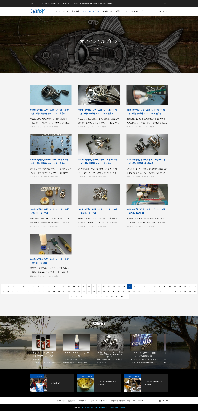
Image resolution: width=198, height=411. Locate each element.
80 (81, 296)
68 (149, 291)
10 (54, 286)
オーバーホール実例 (86, 376)
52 (69, 291)
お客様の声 (107, 11)
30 (154, 286)
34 (175, 286)
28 (144, 286)
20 (104, 286)
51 (64, 291)
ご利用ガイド (83, 401)
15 (79, 286)
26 (134, 286)
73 (175, 291)
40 (8, 291)
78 (71, 296)
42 (18, 291)
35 (180, 286)
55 (84, 291)
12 (64, 286)
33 (170, 286)
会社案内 (71, 401)
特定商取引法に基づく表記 (120, 401)
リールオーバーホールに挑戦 (49, 126)
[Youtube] (166, 11)
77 (195, 291)
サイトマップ (138, 401)
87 (117, 296)
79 (76, 296)
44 (28, 291)
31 (160, 286)
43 (23, 291)
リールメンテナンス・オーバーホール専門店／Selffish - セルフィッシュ (103, 407)
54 (79, 291)
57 (94, 291)
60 (109, 291)
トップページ (60, 401)
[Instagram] (159, 11)
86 (112, 296)
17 (89, 286)
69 (154, 291)
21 (109, 286)
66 (139, 291)
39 (3, 291)
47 (44, 291)
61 (114, 291)
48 (49, 291)
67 (144, 291)
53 (74, 291)
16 (84, 286)
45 (33, 291)
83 (97, 296)
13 (69, 286)
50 (59, 291)
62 (119, 291)
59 (104, 291)
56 (89, 291)
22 (114, 286)
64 (129, 291)
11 (59, 286)
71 (165, 291)
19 (99, 286)
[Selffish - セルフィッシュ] (37, 11)
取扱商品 (75, 11)
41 (13, 291)
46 (39, 291)
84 (102, 296)
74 (180, 291)
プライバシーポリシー (99, 401)
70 (160, 291)
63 (124, 291)
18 (94, 286)
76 (190, 291)
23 (119, 286)
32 (165, 286)
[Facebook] (163, 11)
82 (91, 296)
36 (185, 286)
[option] (48, 347)
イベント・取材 (37, 376)
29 (149, 286)
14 (74, 286)
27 (139, 286)
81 (86, 296)
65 (134, 291)
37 (190, 286)
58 (99, 291)
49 (54, 291)
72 (170, 291)
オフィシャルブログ (91, 11)
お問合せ (118, 11)
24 (124, 286)
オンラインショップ (134, 11)
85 (107, 296)
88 (122, 296)
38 (195, 286)
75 (185, 291)
